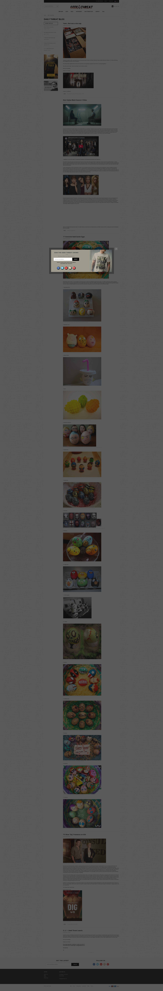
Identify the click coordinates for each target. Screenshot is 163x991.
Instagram (70, 268)
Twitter (62, 268)
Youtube (66, 268)
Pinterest (74, 268)
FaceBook (58, 268)
